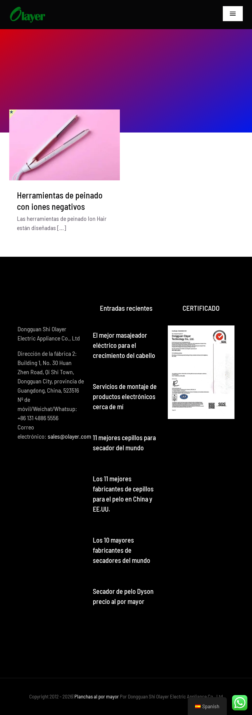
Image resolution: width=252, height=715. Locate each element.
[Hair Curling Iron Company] (27, 9)
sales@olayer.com (69, 436)
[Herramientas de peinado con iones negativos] (64, 145)
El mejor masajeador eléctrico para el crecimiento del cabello (124, 345)
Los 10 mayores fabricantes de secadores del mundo (121, 550)
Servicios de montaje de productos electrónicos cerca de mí (125, 396)
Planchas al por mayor (96, 696)
